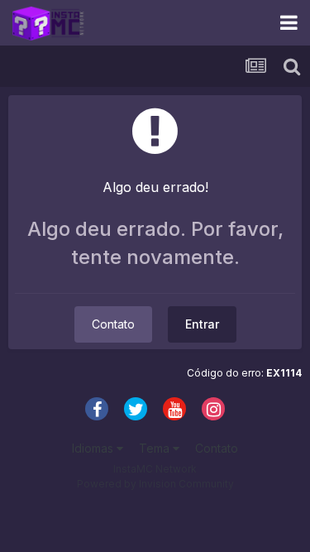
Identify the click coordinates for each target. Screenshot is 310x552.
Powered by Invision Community (155, 484)
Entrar (202, 324)
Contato (113, 324)
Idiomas (94, 448)
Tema (156, 448)
